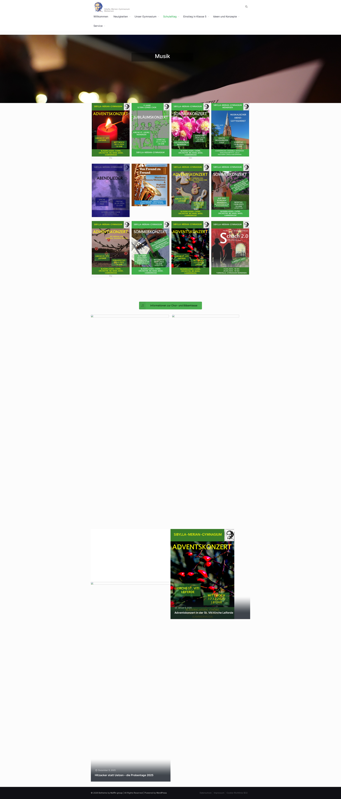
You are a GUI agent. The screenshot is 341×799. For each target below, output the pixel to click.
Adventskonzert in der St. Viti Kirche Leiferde (203, 612)
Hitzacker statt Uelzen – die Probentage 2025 (124, 775)
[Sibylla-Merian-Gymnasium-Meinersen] (112, 6)
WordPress (161, 793)
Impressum (219, 793)
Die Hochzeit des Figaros (111, 575)
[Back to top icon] (328, 793)
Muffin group (116, 793)
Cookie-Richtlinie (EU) (237, 793)
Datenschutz (206, 793)
